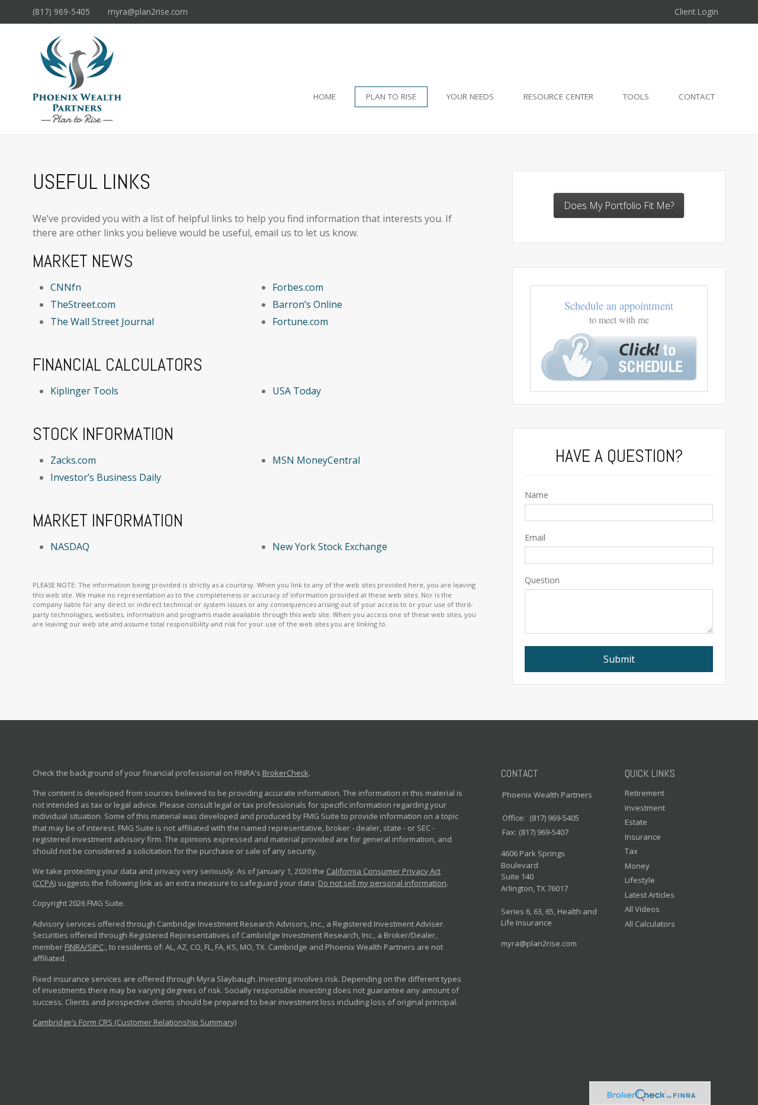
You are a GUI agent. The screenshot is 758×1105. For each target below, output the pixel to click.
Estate (636, 822)
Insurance (643, 836)
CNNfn (65, 287)
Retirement (644, 793)
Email (535, 537)
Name (536, 494)
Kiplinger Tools (84, 390)
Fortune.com (300, 321)
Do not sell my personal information (382, 883)
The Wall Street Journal (102, 321)
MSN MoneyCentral (316, 460)
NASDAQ (69, 546)
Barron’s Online (307, 304)
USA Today (296, 390)
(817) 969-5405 (61, 11)
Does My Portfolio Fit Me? (619, 205)
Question (542, 580)
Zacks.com (73, 460)
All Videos (642, 909)
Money (637, 865)
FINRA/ (76, 947)
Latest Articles (650, 894)
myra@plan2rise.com (148, 11)
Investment (645, 807)
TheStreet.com (82, 304)
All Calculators (650, 923)
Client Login (696, 11)
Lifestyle (640, 880)
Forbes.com (297, 287)
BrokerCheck (285, 772)
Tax (631, 851)
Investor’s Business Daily (105, 477)
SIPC (96, 947)
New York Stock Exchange (329, 546)
